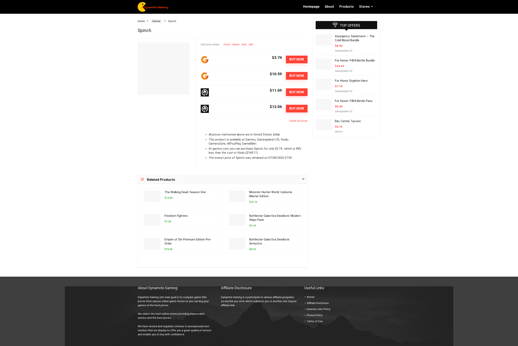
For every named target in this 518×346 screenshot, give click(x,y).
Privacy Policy (314, 315)
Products (346, 6)
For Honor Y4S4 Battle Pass (354, 101)
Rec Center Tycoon (348, 121)
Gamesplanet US (343, 50)
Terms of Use (315, 321)
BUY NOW (296, 59)
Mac (251, 44)
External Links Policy (318, 309)
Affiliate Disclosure (318, 303)
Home (141, 21)
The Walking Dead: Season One (185, 192)
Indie (244, 44)
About (329, 6)
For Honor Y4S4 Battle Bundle (355, 60)
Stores (364, 6)
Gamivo (339, 131)
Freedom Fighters (176, 216)
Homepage (311, 6)
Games (156, 21)
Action (226, 44)
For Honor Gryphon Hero (351, 81)
